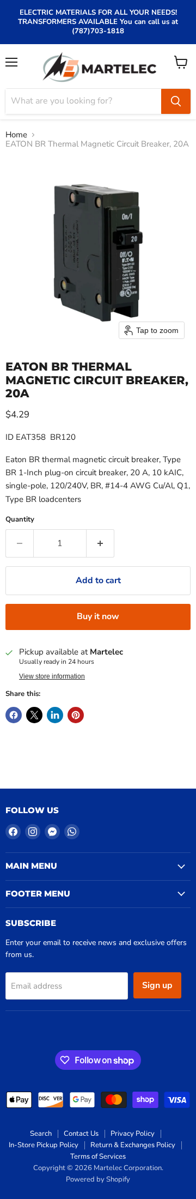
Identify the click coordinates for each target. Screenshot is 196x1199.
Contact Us (81, 1134)
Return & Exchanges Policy (132, 1145)
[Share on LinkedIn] (55, 715)
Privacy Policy (133, 1134)
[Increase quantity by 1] (100, 543)
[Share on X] (34, 715)
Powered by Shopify (98, 1179)
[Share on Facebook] (13, 715)
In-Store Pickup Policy (43, 1145)
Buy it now (98, 616)
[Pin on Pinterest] (76, 715)
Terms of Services (98, 1156)
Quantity (19, 520)
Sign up (157, 985)
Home (16, 135)
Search (41, 1134)
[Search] (176, 101)
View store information (52, 676)
